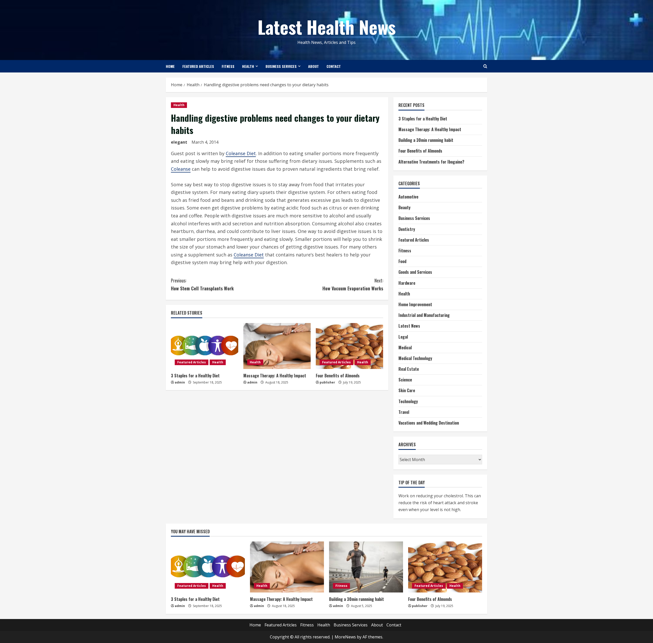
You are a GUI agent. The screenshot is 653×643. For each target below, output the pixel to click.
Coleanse (181, 169)
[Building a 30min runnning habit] (366, 566)
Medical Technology (415, 358)
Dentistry (406, 229)
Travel (403, 412)
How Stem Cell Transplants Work (202, 284)
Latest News (409, 326)
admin (180, 382)
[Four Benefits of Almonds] (349, 346)
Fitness (228, 66)
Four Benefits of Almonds (338, 376)
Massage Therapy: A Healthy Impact (274, 376)
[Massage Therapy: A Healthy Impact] (277, 346)
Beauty (404, 207)
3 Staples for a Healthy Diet (195, 376)
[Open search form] (485, 66)
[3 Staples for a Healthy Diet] (204, 346)
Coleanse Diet (241, 153)
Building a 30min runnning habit (425, 140)
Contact (333, 66)
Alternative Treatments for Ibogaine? (431, 162)
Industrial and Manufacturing (424, 315)
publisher (327, 382)
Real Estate (408, 369)
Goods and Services (415, 272)
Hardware (406, 283)
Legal (403, 337)
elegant (179, 142)
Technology (408, 401)
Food (402, 261)
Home (170, 66)
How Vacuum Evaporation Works (352, 284)
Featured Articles (198, 66)
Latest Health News (327, 26)
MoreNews (345, 637)
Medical (405, 347)
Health (248, 66)
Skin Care (406, 390)
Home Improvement (415, 304)
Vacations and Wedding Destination (428, 423)
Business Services (281, 66)
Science (405, 380)
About (313, 66)
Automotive (408, 197)
